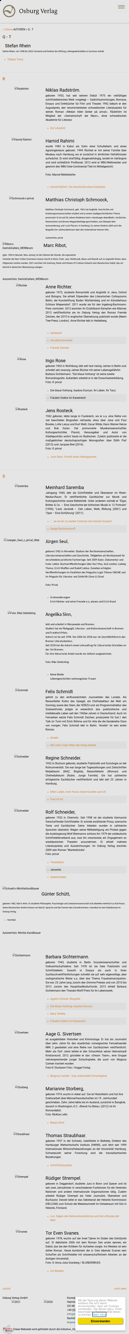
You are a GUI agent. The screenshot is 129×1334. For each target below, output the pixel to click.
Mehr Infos (99, 1314)
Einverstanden (100, 1321)
